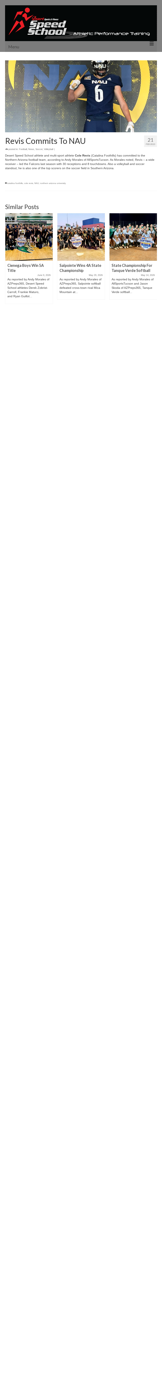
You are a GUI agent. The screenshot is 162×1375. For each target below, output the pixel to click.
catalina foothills (15, 183)
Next (153, 900)
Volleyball (48, 149)
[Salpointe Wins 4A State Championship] (29, 237)
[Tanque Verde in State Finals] (133, 237)
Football (23, 149)
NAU (36, 183)
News (31, 149)
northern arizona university (53, 183)
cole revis (28, 183)
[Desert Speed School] (81, 23)
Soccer (39, 149)
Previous (8, 900)
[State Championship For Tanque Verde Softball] (81, 237)
